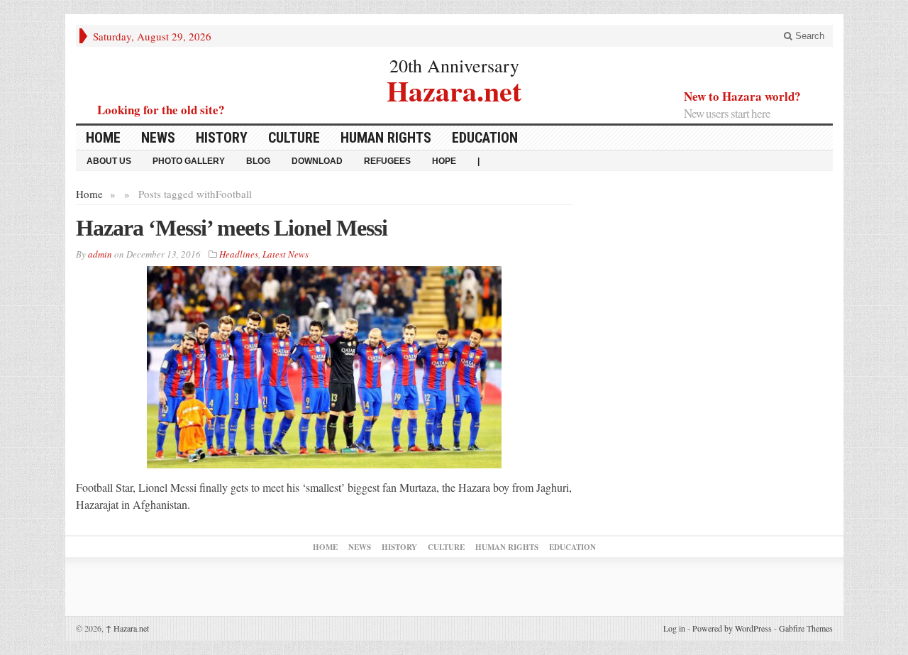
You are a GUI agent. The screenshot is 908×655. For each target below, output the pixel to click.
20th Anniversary (454, 65)
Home (103, 137)
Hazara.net (454, 89)
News (158, 137)
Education (485, 137)
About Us (109, 161)
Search (808, 36)
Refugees (387, 161)
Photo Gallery (189, 161)
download (317, 161)
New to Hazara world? (742, 96)
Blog (258, 161)
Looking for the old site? (161, 110)
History (222, 137)
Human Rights (385, 137)
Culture (294, 137)
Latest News (285, 254)
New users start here (727, 113)
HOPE (444, 161)
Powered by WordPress (732, 628)
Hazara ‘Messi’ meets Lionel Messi (231, 228)
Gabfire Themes (806, 628)
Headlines (238, 254)
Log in (674, 628)
